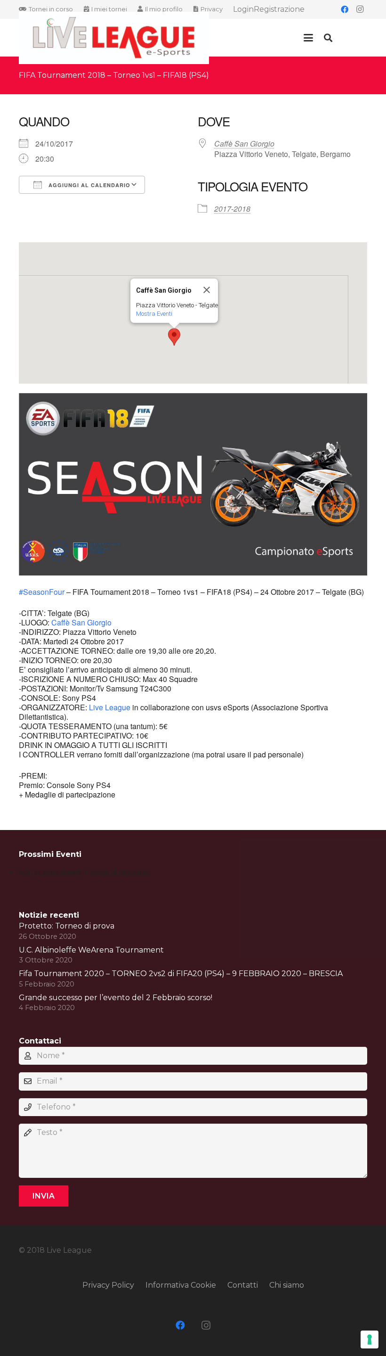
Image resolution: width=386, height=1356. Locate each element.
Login (243, 9)
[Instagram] (359, 9)
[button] (308, 37)
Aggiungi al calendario (88, 185)
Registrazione (279, 9)
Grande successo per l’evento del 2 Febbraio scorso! (115, 997)
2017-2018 (232, 208)
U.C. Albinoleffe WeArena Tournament (91, 949)
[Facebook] (344, 9)
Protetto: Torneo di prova (66, 925)
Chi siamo (286, 1285)
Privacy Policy (108, 1285)
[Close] (206, 290)
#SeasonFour (41, 591)
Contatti (242, 1285)
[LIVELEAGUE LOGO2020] (114, 38)
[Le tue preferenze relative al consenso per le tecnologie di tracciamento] (369, 1339)
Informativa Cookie (180, 1285)
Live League (109, 707)
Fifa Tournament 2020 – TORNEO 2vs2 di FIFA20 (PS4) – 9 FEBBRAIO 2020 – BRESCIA (181, 973)
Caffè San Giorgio (244, 143)
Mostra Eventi (154, 313)
